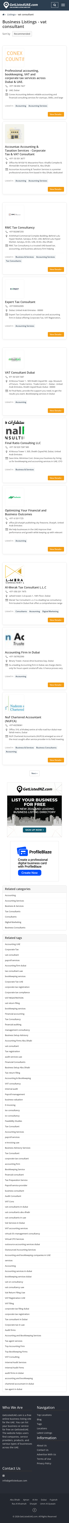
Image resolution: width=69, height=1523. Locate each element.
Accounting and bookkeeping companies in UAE (28, 1255)
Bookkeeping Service (15, 1169)
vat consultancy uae (14, 1287)
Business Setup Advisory (16, 1035)
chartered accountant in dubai (19, 1383)
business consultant (14, 1190)
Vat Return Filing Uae (15, 1292)
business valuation (14, 1099)
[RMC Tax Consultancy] (14, 214)
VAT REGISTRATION (14, 997)
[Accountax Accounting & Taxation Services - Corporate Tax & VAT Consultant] (14, 133)
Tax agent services (13, 1340)
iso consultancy (12, 1110)
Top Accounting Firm (15, 1346)
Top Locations (44, 1414)
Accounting (21, 105)
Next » (34, 773)
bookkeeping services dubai (18, 1276)
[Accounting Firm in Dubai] (14, 639)
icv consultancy (12, 1115)
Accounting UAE (12, 944)
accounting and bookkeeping (19, 1378)
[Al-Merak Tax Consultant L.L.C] (14, 574)
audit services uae (13, 1056)
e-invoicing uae (12, 1142)
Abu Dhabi (15, 1499)
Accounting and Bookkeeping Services (23, 1335)
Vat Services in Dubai (15, 1222)
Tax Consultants (13, 261)
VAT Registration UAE (15, 1298)
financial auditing (13, 1024)
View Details (55, 114)
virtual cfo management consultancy (22, 1233)
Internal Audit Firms (14, 1367)
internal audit (11, 1088)
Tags (39, 1423)
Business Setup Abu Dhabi (17, 1067)
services (9, 1260)
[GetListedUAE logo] (20, 5)
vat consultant (12, 954)
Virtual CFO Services (14, 1239)
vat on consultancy (14, 1281)
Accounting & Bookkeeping (18, 1078)
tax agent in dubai (13, 1389)
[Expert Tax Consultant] (14, 289)
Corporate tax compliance (17, 992)
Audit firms (10, 1330)
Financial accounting (14, 1013)
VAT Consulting (12, 1356)
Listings (11, 14)
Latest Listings (44, 1432)
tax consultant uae (14, 971)
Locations (42, 1428)
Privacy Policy (44, 1463)
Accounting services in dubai (18, 1271)
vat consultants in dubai (16, 1206)
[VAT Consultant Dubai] (14, 359)
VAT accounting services (16, 1228)
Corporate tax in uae (15, 1324)
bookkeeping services (15, 976)
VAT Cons (9, 1201)
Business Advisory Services (17, 1147)
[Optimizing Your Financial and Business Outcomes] (14, 497)
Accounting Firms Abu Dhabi (18, 1040)
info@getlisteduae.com (14, 1480)
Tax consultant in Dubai (16, 1319)
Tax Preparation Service (16, 1180)
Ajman (26, 1499)
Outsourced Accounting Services (20, 1249)
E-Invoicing (10, 1105)
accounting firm (12, 1163)
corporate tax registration (17, 987)
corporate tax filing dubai (17, 1308)
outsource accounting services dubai (22, 1244)
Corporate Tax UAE (14, 981)
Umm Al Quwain (48, 1503)
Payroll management (15, 1094)
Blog (39, 1419)
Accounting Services (38, 105)
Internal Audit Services (15, 1362)
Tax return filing (12, 1072)
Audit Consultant (13, 1196)
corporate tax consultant (17, 1158)
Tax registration (12, 1051)
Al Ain (35, 1499)
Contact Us (42, 1449)
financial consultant (14, 1174)
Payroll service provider (16, 1185)
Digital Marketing (50, 611)
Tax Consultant (12, 1126)
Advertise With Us (46, 1454)
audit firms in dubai (14, 1373)
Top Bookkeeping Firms (16, 1351)
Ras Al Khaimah (19, 1503)
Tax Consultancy (13, 1019)
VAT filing (9, 1303)
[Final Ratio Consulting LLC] (14, 430)
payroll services (12, 960)
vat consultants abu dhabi (17, 1212)
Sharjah (33, 1503)
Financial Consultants (15, 1062)
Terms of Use (44, 1458)
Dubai (44, 1499)
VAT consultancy (13, 1083)
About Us (42, 1445)
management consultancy (17, 1029)
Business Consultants (46, 747)
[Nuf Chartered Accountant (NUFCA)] (14, 704)
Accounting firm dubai (15, 965)
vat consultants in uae (15, 1217)
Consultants (21, 611)
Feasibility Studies (13, 1121)
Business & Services (25, 257)
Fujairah (53, 1499)
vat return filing (12, 1003)
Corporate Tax (12, 949)
